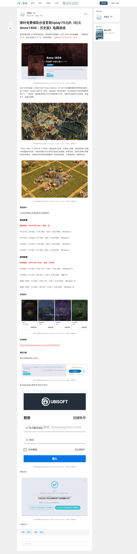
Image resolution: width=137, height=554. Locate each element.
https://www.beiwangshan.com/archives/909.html (40, 345)
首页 (32, 3)
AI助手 (48, 3)
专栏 (40, 3)
